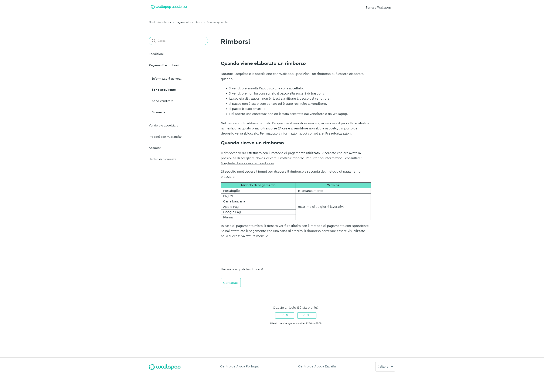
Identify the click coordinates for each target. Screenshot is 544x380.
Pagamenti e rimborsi (189, 22)
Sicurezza (159, 112)
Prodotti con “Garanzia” (165, 137)
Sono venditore (162, 101)
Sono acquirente (217, 22)
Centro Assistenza (160, 22)
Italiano (383, 366)
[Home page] (169, 9)
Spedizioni (156, 54)
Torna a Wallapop (378, 7)
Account (155, 148)
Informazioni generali (167, 78)
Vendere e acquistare (163, 125)
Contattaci (230, 282)
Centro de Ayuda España (317, 366)
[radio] (284, 315)
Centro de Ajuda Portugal (239, 366)
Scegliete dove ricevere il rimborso (247, 163)
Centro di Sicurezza (162, 159)
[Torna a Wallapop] (165, 369)
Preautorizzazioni (338, 133)
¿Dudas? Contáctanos (239, 294)
